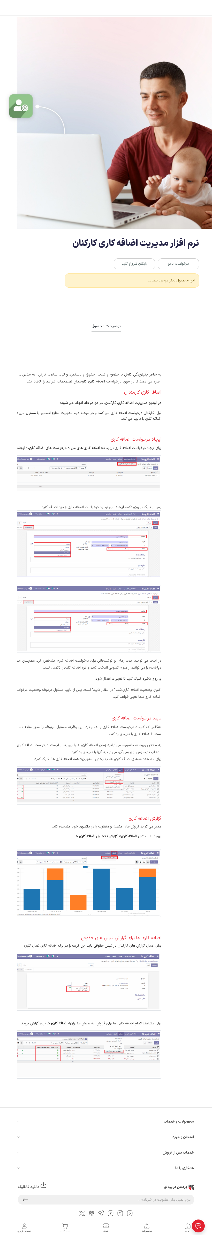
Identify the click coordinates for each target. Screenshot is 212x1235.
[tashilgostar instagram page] (120, 1213)
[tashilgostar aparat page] (91, 1213)
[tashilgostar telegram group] (101, 1213)
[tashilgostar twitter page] (82, 1213)
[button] (25, 1200)
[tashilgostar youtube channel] (130, 1213)
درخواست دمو (178, 263)
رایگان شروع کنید (134, 263)
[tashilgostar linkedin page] (110, 1213)
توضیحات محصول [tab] (106, 326)
